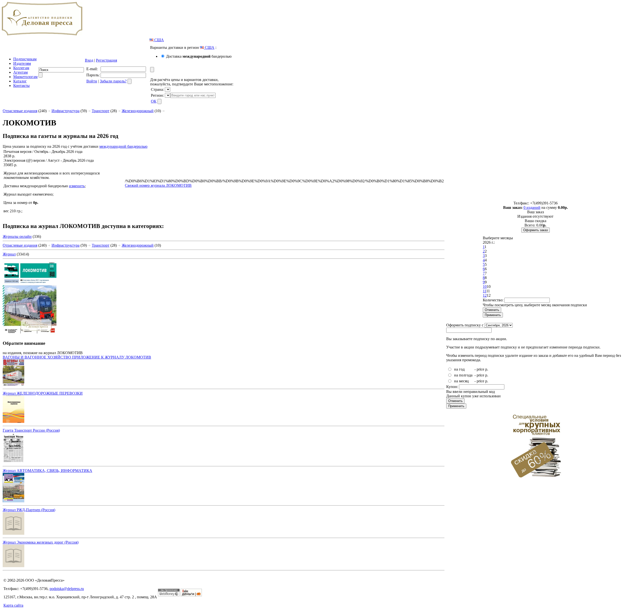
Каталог (20, 81)
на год (459, 369)
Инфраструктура (65, 111)
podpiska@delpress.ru (67, 589)
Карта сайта (13, 605)
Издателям (22, 63)
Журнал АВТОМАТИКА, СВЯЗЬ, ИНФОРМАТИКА (47, 470)
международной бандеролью (123, 146)
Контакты (21, 85)
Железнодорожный (138, 111)
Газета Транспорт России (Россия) (31, 430)
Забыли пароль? (113, 81)
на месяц (461, 381)
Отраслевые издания (20, 111)
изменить (77, 186)
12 (485, 295)
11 (484, 291)
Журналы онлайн (17, 236)
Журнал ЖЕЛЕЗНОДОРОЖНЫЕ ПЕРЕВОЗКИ (43, 393)
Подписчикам (25, 59)
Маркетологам (25, 77)
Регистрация (106, 60)
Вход (89, 60)
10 (485, 286)
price (480, 369)
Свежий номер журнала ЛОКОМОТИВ (158, 185)
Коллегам (21, 68)
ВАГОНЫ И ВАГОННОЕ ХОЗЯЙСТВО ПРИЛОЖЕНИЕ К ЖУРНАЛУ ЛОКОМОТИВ (77, 357)
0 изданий (531, 207)
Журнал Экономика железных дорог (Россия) (40, 542)
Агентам (20, 72)
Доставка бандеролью (199, 56)
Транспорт (100, 111)
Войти (91, 81)
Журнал (9, 254)
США (158, 40)
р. (486, 369)
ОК (154, 101)
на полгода (463, 375)
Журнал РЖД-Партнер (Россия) (29, 510)
